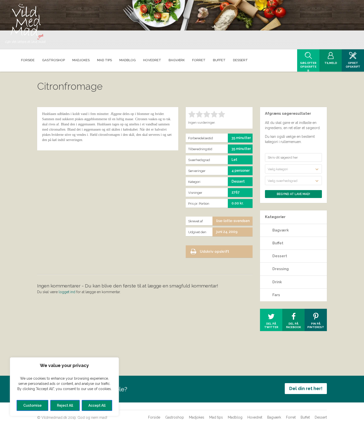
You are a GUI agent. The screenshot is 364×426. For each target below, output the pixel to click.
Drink (277, 282)
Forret (291, 417)
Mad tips (216, 417)
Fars (276, 295)
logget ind (67, 292)
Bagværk (280, 230)
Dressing (280, 269)
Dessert (279, 256)
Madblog (235, 417)
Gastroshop (174, 417)
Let (234, 160)
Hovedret (254, 417)
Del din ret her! (305, 388)
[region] (64, 386)
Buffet (277, 243)
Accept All (96, 405)
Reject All (65, 405)
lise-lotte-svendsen (233, 221)
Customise (32, 405)
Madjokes (196, 417)
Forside (154, 417)
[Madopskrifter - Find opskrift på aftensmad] (25, 24)
